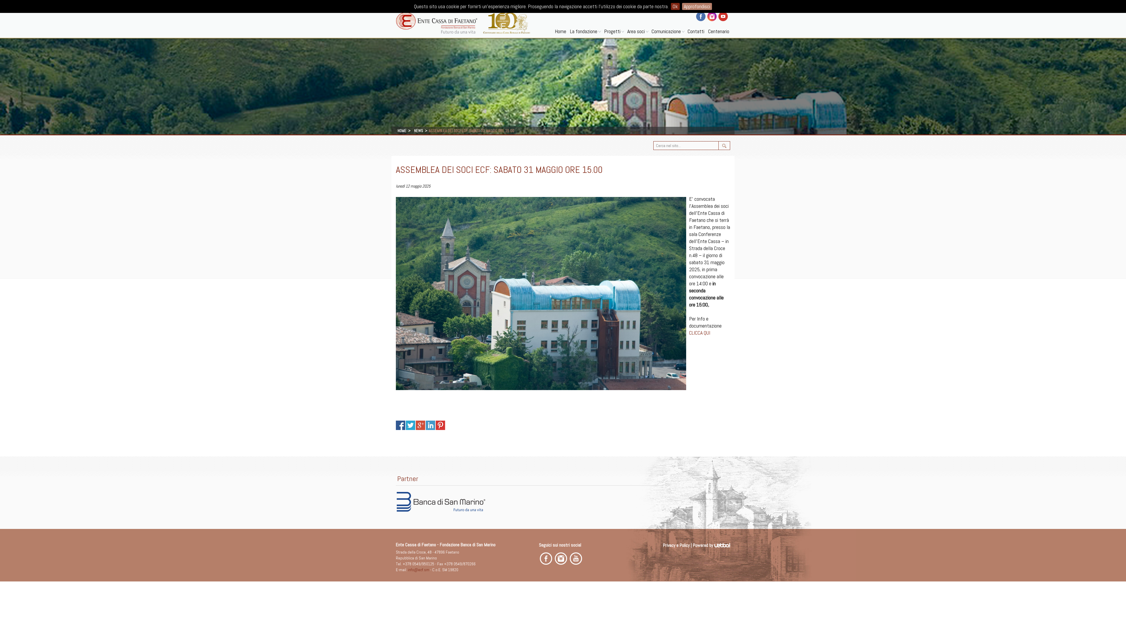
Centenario (718, 31)
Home (560, 31)
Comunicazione (666, 31)
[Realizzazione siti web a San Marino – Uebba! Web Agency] (722, 545)
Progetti (612, 31)
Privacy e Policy (676, 545)
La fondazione (583, 31)
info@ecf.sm (418, 569)
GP (420, 425)
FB (400, 425)
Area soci (636, 31)
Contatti (696, 31)
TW (410, 425)
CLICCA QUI (699, 332)
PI (440, 425)
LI (430, 425)
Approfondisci (697, 6)
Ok (675, 6)
